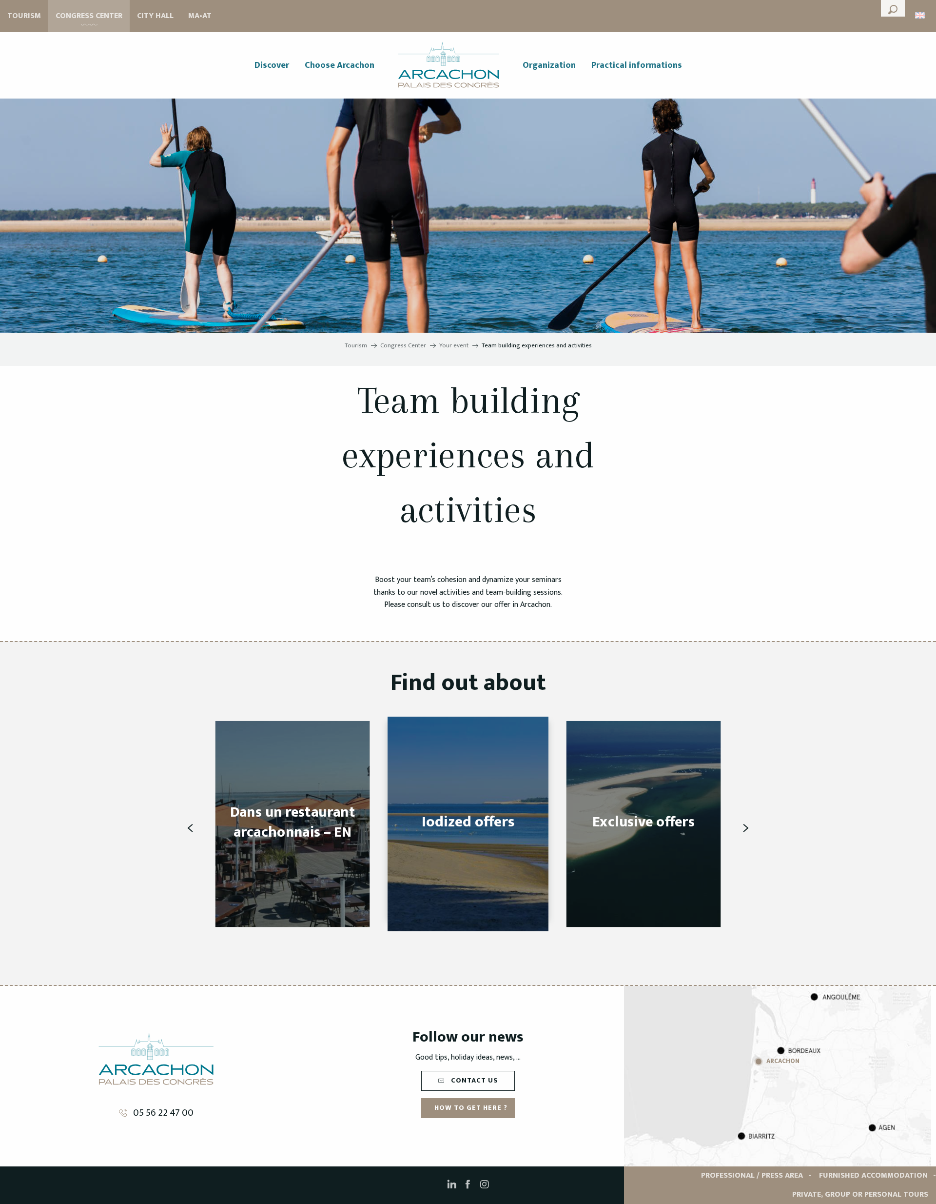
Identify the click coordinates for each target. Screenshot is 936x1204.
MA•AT (200, 15)
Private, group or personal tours (860, 1194)
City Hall (155, 15)
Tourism (24, 15)
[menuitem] (272, 65)
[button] (893, 8)
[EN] (920, 15)
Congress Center (89, 15)
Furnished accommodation (873, 1175)
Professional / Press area (752, 1175)
